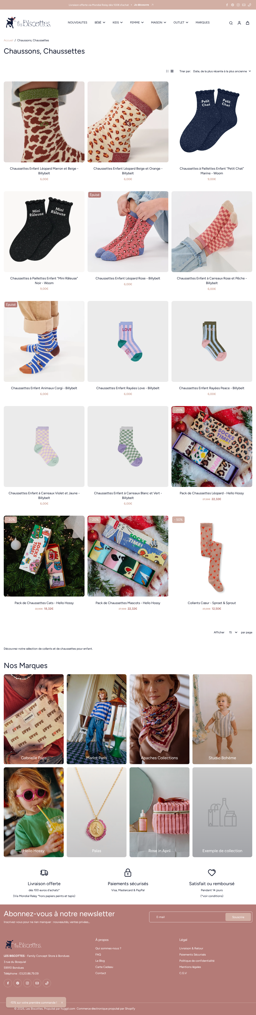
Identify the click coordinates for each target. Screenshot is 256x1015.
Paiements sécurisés (128, 883)
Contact (100, 973)
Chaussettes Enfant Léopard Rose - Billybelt (128, 278)
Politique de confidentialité (196, 960)
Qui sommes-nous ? (108, 948)
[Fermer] (62, 1002)
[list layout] (167, 71)
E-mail (160, 917)
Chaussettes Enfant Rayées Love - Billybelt (127, 388)
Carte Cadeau (104, 967)
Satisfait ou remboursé (211, 883)
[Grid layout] (172, 71)
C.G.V (183, 973)
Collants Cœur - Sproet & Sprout (212, 603)
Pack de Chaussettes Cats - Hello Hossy (44, 603)
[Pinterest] (232, 5)
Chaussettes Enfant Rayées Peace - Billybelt (211, 388)
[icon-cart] (247, 22)
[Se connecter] (239, 22)
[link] (222, 812)
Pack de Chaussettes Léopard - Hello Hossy (212, 493)
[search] (231, 22)
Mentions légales (190, 967)
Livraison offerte (44, 883)
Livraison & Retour (191, 948)
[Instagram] (238, 5)
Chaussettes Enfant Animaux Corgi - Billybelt (44, 388)
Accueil (8, 40)
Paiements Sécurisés (192, 954)
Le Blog (100, 960)
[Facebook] (227, 5)
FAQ (98, 954)
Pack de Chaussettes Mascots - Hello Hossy (128, 603)
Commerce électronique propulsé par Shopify (106, 1008)
